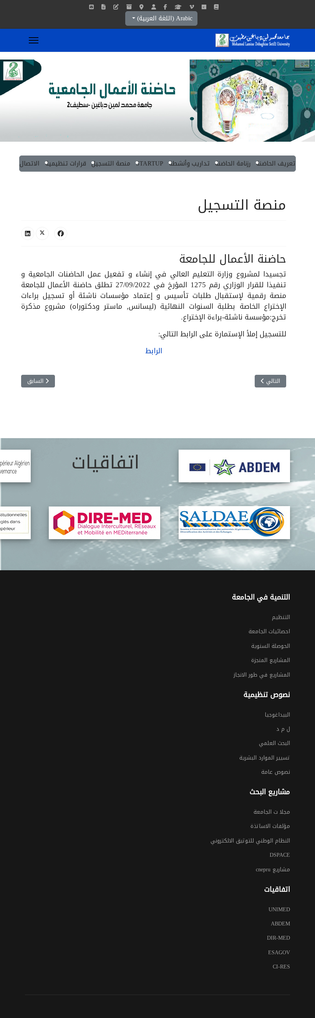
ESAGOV (279, 952)
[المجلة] (216, 7)
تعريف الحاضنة (275, 163)
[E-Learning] (116, 7)
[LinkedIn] (27, 233)
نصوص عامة (275, 772)
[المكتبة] (103, 7)
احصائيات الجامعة (269, 631)
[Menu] (33, 40)
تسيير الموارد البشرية (264, 758)
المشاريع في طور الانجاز (262, 675)
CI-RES (281, 967)
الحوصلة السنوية (270, 646)
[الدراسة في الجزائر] (178, 7)
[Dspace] (129, 7)
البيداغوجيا (277, 715)
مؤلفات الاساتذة (270, 826)
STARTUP (149, 163)
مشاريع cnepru (273, 870)
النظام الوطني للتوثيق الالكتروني (250, 841)
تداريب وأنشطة (189, 163)
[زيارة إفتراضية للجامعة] (191, 7)
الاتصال (30, 163)
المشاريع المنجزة (270, 660)
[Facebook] (165, 7)
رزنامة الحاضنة (232, 163)
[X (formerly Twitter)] (42, 233)
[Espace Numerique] (153, 7)
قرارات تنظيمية (65, 163)
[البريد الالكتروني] (91, 7)
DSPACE (280, 855)
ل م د (283, 729)
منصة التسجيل (110, 163)
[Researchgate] (204, 7)
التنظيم (281, 617)
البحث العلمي (274, 743)
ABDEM (280, 924)
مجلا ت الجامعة (272, 812)
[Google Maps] (141, 7)
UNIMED (279, 909)
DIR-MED (278, 938)
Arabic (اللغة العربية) (163, 18)
